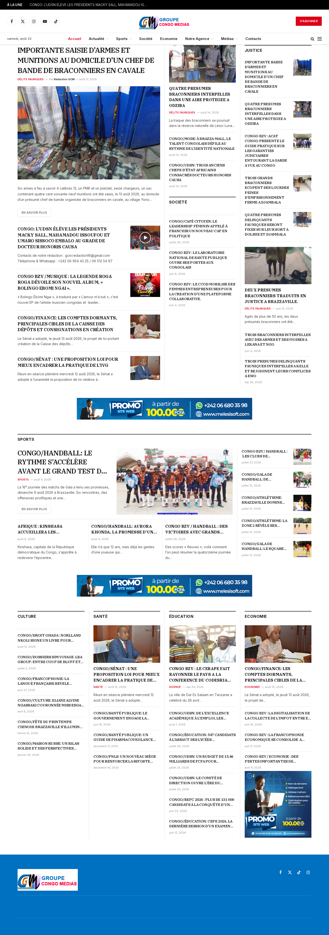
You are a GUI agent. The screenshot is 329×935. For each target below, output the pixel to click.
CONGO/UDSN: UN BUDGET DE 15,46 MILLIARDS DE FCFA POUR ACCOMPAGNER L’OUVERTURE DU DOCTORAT (201, 759)
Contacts (253, 39)
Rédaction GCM (64, 79)
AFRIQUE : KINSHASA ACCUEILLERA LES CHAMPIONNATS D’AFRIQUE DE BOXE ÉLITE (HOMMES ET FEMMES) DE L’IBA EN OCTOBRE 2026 (50, 529)
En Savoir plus (34, 212)
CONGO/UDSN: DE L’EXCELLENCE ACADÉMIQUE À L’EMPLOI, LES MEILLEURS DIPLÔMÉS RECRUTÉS (200, 716)
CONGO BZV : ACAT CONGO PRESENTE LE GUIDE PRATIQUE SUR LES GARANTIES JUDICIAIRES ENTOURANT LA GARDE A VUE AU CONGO (266, 151)
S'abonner (309, 21)
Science (175, 687)
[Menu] (319, 38)
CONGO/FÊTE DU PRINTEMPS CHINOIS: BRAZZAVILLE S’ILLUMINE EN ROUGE (50, 724)
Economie (169, 39)
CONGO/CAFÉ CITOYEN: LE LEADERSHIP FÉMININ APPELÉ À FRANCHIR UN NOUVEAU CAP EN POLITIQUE (198, 228)
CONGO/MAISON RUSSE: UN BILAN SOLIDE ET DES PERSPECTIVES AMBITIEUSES (48, 746)
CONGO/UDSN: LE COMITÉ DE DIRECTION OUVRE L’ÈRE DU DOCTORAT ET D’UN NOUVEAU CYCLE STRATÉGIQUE (196, 780)
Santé (98, 687)
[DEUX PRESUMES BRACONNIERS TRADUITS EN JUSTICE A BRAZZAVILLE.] (278, 265)
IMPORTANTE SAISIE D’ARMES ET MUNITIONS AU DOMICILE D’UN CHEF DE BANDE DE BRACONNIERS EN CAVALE (86, 60)
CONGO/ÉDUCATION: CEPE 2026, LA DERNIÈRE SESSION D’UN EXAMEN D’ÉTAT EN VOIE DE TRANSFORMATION (200, 824)
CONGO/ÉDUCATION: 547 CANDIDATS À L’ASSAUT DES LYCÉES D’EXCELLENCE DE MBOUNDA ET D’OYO (202, 737)
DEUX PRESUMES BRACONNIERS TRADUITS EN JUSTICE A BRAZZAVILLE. (275, 295)
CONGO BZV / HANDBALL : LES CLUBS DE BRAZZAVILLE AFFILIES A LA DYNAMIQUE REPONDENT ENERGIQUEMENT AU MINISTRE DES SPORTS (264, 454)
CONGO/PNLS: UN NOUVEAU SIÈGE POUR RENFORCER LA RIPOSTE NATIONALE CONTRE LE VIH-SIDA (124, 759)
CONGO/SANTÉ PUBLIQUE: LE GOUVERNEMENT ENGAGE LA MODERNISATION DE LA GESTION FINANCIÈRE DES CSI (123, 716)
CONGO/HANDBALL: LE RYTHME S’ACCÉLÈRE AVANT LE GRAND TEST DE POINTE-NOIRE (61, 462)
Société (145, 39)
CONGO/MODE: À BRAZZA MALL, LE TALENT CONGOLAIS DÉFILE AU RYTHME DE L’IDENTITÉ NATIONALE (202, 143)
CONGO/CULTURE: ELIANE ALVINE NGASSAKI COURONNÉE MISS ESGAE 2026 (50, 703)
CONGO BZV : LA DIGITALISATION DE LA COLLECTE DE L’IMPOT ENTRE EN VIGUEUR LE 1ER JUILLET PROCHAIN (278, 716)
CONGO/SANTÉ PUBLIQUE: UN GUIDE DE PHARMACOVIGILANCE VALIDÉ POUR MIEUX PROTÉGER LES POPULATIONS (126, 737)
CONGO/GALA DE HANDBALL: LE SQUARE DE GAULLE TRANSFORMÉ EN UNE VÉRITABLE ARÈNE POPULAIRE (265, 546)
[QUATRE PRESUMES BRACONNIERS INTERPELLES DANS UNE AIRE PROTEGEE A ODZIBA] (202, 64)
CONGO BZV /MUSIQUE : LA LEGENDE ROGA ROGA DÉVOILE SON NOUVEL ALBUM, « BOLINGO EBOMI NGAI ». (65, 282)
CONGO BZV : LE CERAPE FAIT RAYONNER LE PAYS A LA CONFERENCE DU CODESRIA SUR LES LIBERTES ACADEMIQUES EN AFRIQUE (199, 674)
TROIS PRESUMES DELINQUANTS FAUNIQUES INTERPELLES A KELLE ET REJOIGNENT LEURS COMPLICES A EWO (277, 368)
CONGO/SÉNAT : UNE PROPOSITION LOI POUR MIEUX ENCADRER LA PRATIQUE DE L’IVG (68, 362)
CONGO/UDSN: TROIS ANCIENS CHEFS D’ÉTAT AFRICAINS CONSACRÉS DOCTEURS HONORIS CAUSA (200, 172)
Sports (121, 39)
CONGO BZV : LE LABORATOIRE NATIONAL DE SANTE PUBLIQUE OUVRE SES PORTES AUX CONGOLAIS (198, 260)
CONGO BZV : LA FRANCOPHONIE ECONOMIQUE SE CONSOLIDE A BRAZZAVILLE (274, 737)
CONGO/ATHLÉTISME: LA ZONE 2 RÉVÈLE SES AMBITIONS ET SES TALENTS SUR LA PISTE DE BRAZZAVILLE (264, 523)
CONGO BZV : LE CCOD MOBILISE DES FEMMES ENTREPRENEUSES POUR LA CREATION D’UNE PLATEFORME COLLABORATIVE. (202, 291)
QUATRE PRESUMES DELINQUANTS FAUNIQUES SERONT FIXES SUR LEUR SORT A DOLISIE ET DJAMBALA (267, 224)
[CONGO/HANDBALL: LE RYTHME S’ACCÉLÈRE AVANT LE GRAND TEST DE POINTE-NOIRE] (175, 481)
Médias (227, 39)
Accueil (74, 39)
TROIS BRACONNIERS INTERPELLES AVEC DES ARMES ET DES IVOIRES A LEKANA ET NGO (277, 339)
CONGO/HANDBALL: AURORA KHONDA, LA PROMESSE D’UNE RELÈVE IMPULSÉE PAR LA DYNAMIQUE (123, 529)
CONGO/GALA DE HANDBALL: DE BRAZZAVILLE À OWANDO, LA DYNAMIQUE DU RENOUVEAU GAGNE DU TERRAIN (264, 477)
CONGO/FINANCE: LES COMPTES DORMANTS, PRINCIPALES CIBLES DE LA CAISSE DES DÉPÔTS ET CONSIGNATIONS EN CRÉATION (67, 323)
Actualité (96, 39)
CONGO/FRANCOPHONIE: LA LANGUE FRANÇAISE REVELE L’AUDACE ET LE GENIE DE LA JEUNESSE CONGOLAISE (43, 681)
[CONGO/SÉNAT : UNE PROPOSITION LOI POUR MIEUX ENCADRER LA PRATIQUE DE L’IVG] (145, 368)
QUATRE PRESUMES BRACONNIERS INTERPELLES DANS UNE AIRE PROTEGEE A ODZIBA (199, 97)
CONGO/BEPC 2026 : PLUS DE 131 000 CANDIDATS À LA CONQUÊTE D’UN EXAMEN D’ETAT (201, 802)
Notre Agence (197, 39)
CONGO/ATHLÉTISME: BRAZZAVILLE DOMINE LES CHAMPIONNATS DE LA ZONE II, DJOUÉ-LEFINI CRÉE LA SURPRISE (265, 500)
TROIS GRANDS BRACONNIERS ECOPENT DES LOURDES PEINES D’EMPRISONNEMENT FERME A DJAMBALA (267, 190)
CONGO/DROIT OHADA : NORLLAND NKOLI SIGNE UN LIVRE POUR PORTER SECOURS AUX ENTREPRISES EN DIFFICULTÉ (49, 638)
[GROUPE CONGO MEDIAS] (164, 21)
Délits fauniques (31, 79)
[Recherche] (312, 38)
